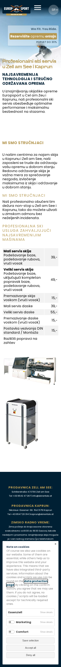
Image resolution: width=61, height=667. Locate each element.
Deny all (30, 655)
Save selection (30, 640)
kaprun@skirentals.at (42, 514)
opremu (33, 36)
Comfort (22, 632)
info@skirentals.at (42, 495)
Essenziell (15, 612)
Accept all (30, 647)
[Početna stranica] (16, 8)
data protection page (27, 583)
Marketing (23, 622)
